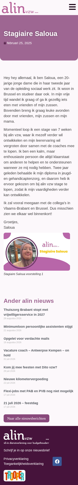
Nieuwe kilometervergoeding (26, 379)
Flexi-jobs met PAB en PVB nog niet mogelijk (38, 391)
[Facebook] (57, 461)
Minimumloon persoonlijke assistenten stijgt (38, 326)
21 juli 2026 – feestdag (21, 403)
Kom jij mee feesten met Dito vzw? (30, 367)
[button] (72, 7)
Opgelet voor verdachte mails (26, 338)
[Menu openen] (72, 7)
